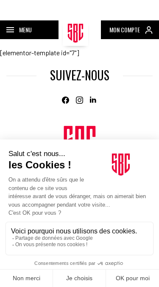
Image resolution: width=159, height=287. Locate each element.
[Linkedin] (93, 100)
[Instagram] (79, 100)
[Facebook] (65, 100)
